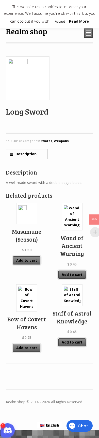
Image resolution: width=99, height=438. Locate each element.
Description (25, 153)
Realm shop (26, 31)
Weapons (61, 141)
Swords (46, 141)
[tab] (27, 154)
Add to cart (26, 260)
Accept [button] (60, 21)
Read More (79, 21)
